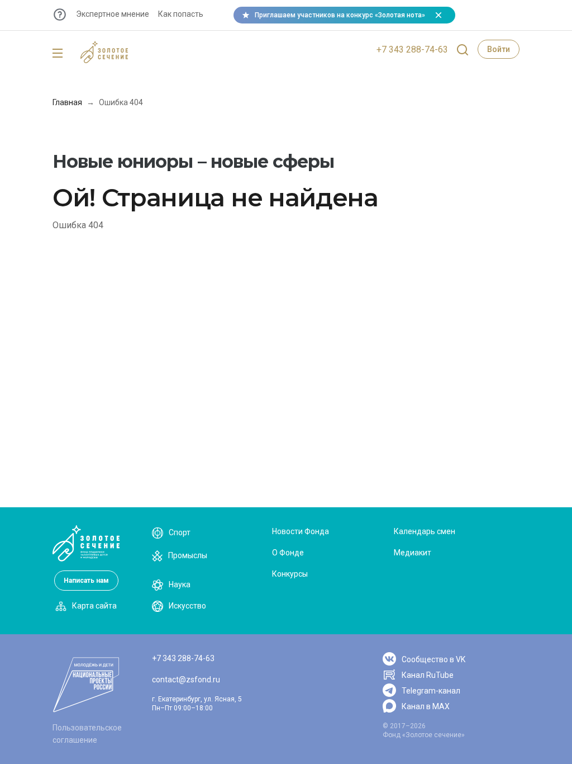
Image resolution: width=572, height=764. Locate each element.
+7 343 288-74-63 (412, 49)
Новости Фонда (300, 531)
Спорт (179, 532)
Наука (179, 584)
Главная (67, 102)
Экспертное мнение (112, 14)
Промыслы (187, 555)
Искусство (187, 605)
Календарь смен (424, 531)
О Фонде (288, 552)
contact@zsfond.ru (186, 679)
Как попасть (180, 14)
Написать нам (86, 580)
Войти (498, 49)
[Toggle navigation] (58, 54)
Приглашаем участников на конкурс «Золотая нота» (340, 15)
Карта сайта (94, 605)
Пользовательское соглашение (87, 733)
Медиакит (412, 552)
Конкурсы (290, 573)
